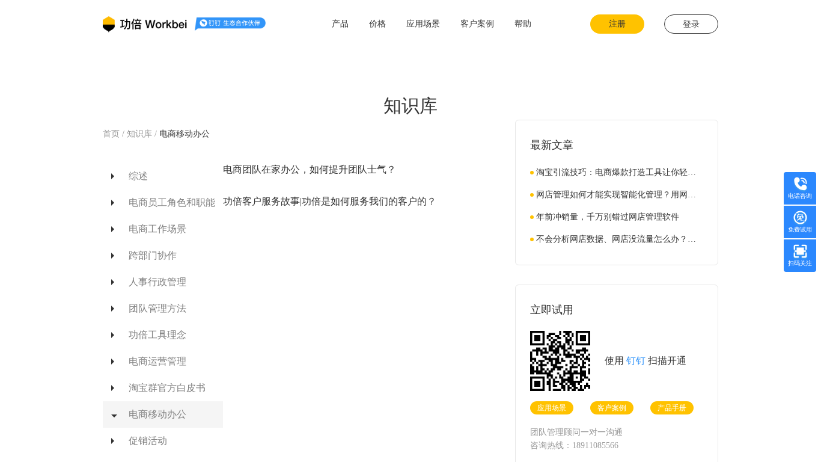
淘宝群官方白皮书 (167, 388)
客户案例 (611, 408)
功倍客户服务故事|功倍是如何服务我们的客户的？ (329, 201)
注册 (617, 23)
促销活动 (148, 441)
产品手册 (672, 408)
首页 (112, 133)
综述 (138, 176)
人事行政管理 (157, 282)
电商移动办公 (184, 133)
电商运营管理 (157, 361)
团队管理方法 (157, 308)
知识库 (139, 133)
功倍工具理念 (157, 335)
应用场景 (551, 408)
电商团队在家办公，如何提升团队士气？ (309, 169)
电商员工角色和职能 (172, 202)
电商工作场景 (157, 229)
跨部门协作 (153, 255)
